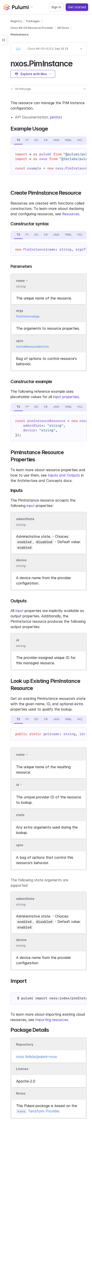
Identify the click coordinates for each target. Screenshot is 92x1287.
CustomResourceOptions (32, 346)
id (17, 640)
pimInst (56, 117)
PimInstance (19, 34)
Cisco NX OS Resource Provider (31, 28)
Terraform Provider (38, 1111)
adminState (25, 519)
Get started (77, 7)
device (21, 560)
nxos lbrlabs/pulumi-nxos (36, 1056)
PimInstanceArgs (28, 316)
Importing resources (51, 1019)
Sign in (56, 7)
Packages (33, 21)
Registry (16, 21)
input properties (66, 397)
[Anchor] (76, 63)
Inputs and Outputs (64, 475)
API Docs (63, 28)
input (31, 505)
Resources (70, 214)
